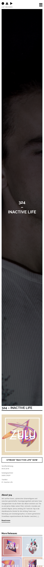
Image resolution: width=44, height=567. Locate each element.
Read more (6, 520)
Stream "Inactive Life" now (22, 460)
